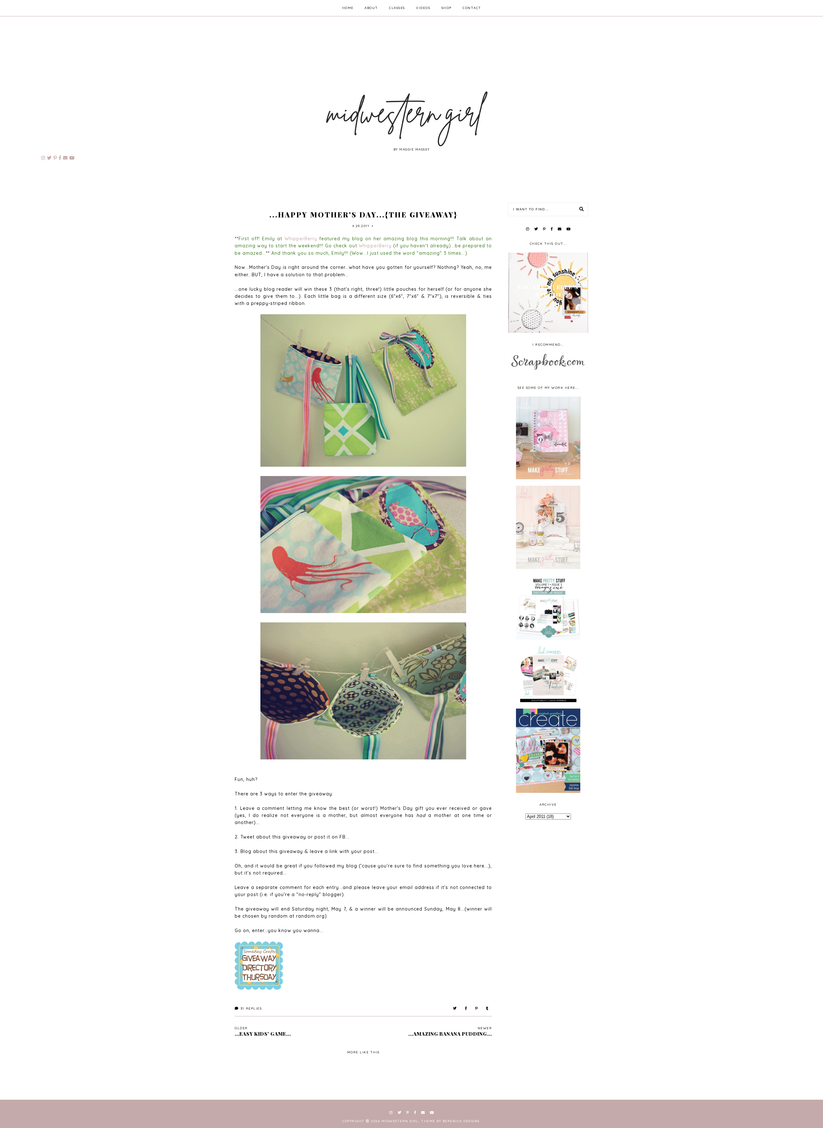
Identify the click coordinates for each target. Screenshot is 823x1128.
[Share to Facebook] (466, 1008)
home (348, 8)
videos (423, 8)
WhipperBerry (301, 239)
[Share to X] (455, 1008)
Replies (251, 1008)
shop (446, 8)
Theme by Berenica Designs (450, 1121)
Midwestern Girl (400, 1121)
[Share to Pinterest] (476, 1008)
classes (397, 8)
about (371, 8)
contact (472, 8)
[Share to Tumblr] (487, 1008)
